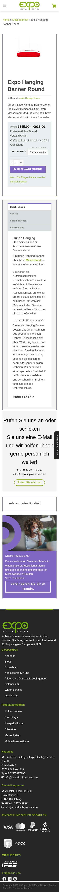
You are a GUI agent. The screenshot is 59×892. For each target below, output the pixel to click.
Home (6, 19)
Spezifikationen (18, 221)
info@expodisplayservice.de (21, 777)
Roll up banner (13, 711)
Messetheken (12, 735)
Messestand (33, 260)
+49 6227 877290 (14, 773)
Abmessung (18, 152)
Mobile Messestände (17, 741)
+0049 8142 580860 (16, 803)
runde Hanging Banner (29, 98)
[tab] (29, 206)
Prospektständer (14, 723)
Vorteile (14, 214)
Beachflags (11, 717)
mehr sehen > (23, 396)
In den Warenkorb (27, 169)
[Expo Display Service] (29, 6)
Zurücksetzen (38, 148)
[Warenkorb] (54, 6)
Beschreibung (17, 207)
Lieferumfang (17, 227)
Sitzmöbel (10, 729)
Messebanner (20, 19)
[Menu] (4, 6)
